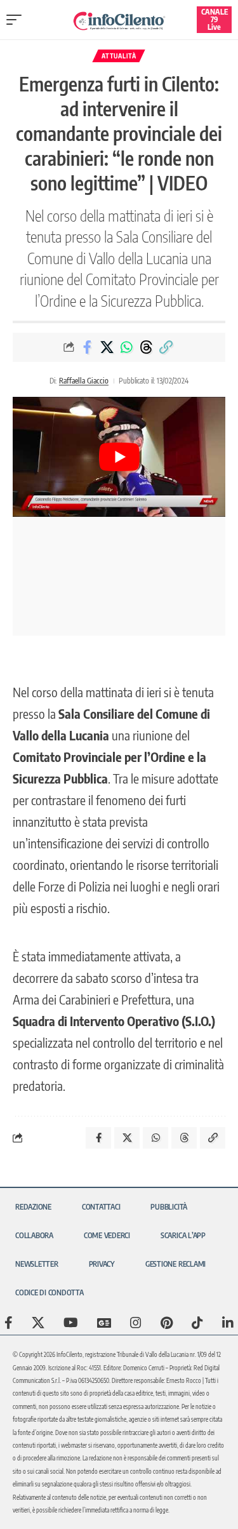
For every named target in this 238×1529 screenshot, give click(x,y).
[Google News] (104, 1322)
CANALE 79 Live (214, 19)
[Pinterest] (166, 1322)
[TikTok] (197, 1322)
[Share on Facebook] (87, 347)
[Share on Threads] (146, 347)
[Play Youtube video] (119, 456)
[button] (17, 20)
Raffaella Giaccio (84, 380)
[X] (38, 1322)
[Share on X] (107, 347)
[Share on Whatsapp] (126, 347)
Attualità (119, 56)
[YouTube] (70, 1322)
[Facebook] (8, 1322)
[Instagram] (136, 1322)
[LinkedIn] (228, 1322)
